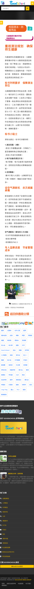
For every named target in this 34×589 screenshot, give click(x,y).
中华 (23, 345)
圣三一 (25, 355)
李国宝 (3, 385)
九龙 (17, 375)
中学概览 (5, 507)
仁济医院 (4, 355)
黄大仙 (21, 370)
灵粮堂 (30, 335)
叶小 (18, 389)
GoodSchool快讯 (18, 566)
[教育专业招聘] (11, 414)
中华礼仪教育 (12, 456)
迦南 (17, 385)
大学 (3, 516)
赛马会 (27, 380)
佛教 (17, 335)
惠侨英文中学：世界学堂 (15, 473)
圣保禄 (24, 340)
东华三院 (17, 330)
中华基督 (17, 360)
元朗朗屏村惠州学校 (24, 304)
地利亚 (11, 365)
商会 (23, 375)
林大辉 (11, 345)
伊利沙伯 (4, 370)
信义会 (9, 360)
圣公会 (3, 345)
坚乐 (30, 385)
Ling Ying (4, 389)
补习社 (4, 525)
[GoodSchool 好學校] (17, 4)
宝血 (14, 350)
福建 (2, 340)
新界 (11, 380)
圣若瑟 (25, 365)
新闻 (24, 389)
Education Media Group (23, 580)
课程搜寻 (5, 521)
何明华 (24, 385)
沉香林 (9, 330)
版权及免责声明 (11, 583)
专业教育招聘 (6, 547)
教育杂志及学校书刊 (8, 552)
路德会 (3, 375)
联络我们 (4, 585)
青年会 (18, 355)
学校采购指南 (20, 307)
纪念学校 (4, 380)
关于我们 (28, 583)
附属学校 (12, 370)
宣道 (11, 355)
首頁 (3, 583)
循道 (2, 360)
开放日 (25, 360)
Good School (5, 350)
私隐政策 (20, 583)
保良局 (9, 340)
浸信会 (17, 340)
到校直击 (18, 380)
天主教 (18, 365)
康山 (12, 389)
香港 (27, 370)
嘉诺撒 (3, 365)
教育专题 (5, 538)
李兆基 (11, 375)
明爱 (23, 335)
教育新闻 (4, 394)
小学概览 (5, 503)
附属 (20, 350)
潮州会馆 (4, 335)
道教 (17, 345)
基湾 (24, 330)
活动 (3, 534)
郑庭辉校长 (14, 304)
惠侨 (2, 330)
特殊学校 (5, 512)
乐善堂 (11, 385)
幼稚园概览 (5, 498)
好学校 (27, 350)
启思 (11, 335)
